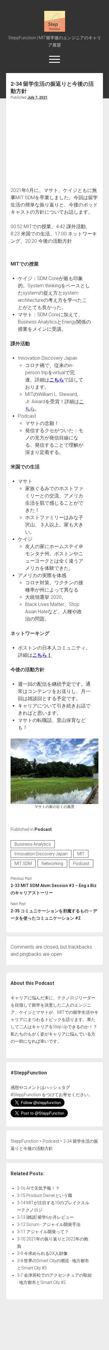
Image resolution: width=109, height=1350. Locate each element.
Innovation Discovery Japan (41, 853)
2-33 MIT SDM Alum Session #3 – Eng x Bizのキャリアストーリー (54, 889)
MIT (80, 853)
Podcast (43, 829)
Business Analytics (33, 844)
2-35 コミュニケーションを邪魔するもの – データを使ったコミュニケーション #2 (54, 914)
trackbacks (80, 947)
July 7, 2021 (37, 97)
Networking (52, 863)
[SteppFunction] (54, 29)
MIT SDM (23, 863)
